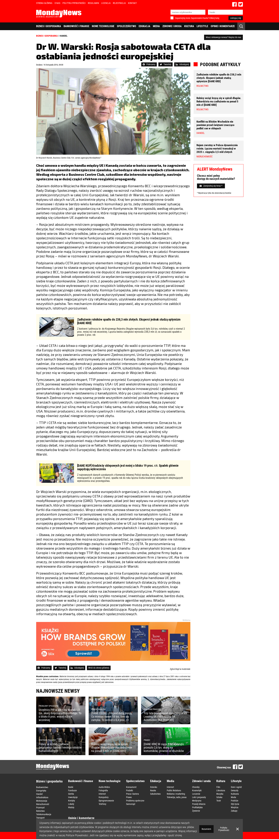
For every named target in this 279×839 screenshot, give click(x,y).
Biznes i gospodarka (48, 26)
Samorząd (130, 804)
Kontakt (132, 3)
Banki (70, 787)
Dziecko (153, 787)
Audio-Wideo (104, 787)
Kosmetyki (197, 790)
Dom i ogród (236, 787)
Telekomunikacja (43, 814)
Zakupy (234, 810)
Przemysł (40, 807)
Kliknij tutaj (214, 18)
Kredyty (71, 800)
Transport (40, 817)
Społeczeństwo (126, 26)
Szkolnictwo (155, 794)
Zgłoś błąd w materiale (180, 669)
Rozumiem (206, 829)
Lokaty (71, 804)
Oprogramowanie (106, 800)
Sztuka (219, 797)
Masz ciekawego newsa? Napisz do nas (223, 37)
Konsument (131, 787)
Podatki (129, 790)
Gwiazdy (234, 790)
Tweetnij (167, 64)
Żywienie (196, 810)
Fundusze (72, 790)
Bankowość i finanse (76, 26)
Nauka (153, 790)
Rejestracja (119, 3)
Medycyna (196, 800)
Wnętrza (234, 807)
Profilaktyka (197, 807)
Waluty (71, 807)
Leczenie (196, 794)
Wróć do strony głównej (98, 667)
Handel (63, 36)
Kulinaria (235, 794)
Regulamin (93, 3)
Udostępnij (184, 64)
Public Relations (174, 790)
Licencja (106, 3)
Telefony (102, 804)
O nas (57, 3)
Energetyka (41, 790)
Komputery (103, 797)
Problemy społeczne (135, 800)
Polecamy (150, 64)
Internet (102, 794)
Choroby (196, 787)
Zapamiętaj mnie (182, 18)
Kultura (189, 26)
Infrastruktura (42, 797)
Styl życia (235, 804)
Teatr (218, 800)
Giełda (71, 794)
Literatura (220, 790)
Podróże (234, 800)
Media (156, 26)
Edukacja (144, 26)
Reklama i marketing (176, 794)
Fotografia (103, 790)
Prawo (129, 797)
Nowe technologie (103, 26)
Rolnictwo (40, 811)
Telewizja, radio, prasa (176, 797)
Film (218, 787)
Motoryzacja (41, 800)
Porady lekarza (198, 804)
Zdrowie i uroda (172, 26)
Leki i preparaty (199, 797)
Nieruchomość (42, 804)
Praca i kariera (132, 794)
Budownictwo (42, 787)
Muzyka (219, 794)
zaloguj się (235, 18)
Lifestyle (202, 26)
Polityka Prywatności (74, 3)
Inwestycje (73, 797)
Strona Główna (44, 3)
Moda (233, 797)
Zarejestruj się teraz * (212, 186)
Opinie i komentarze (223, 26)
